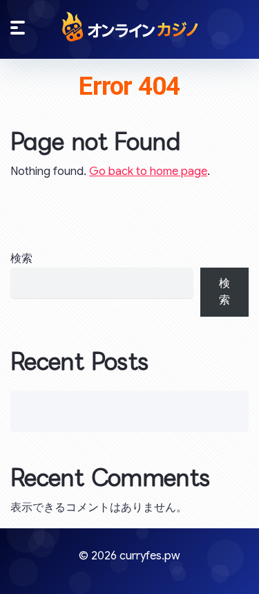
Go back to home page (148, 171)
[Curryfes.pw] (130, 26)
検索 (21, 259)
